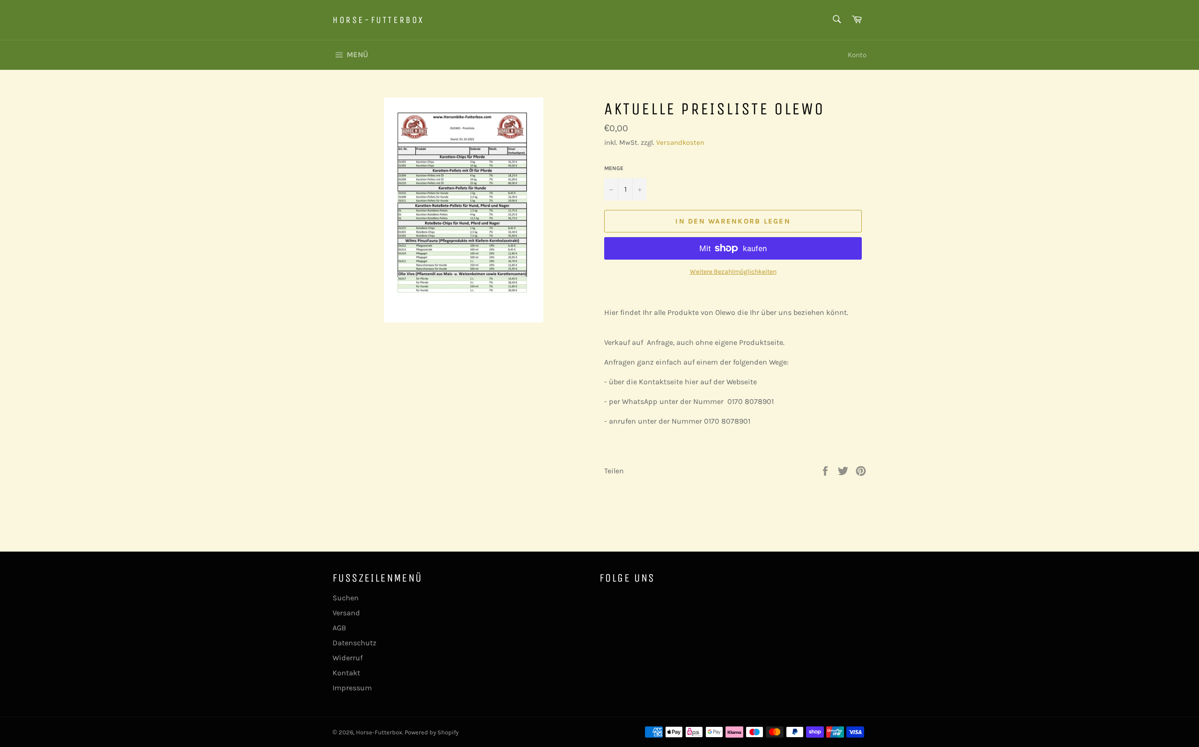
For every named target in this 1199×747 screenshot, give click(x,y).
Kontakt (346, 672)
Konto (857, 55)
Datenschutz (355, 642)
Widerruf (348, 657)
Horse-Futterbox (378, 20)
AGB (339, 627)
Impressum (352, 687)
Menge (613, 168)
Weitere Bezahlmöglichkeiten (733, 272)
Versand (346, 612)
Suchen (346, 597)
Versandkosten (680, 142)
